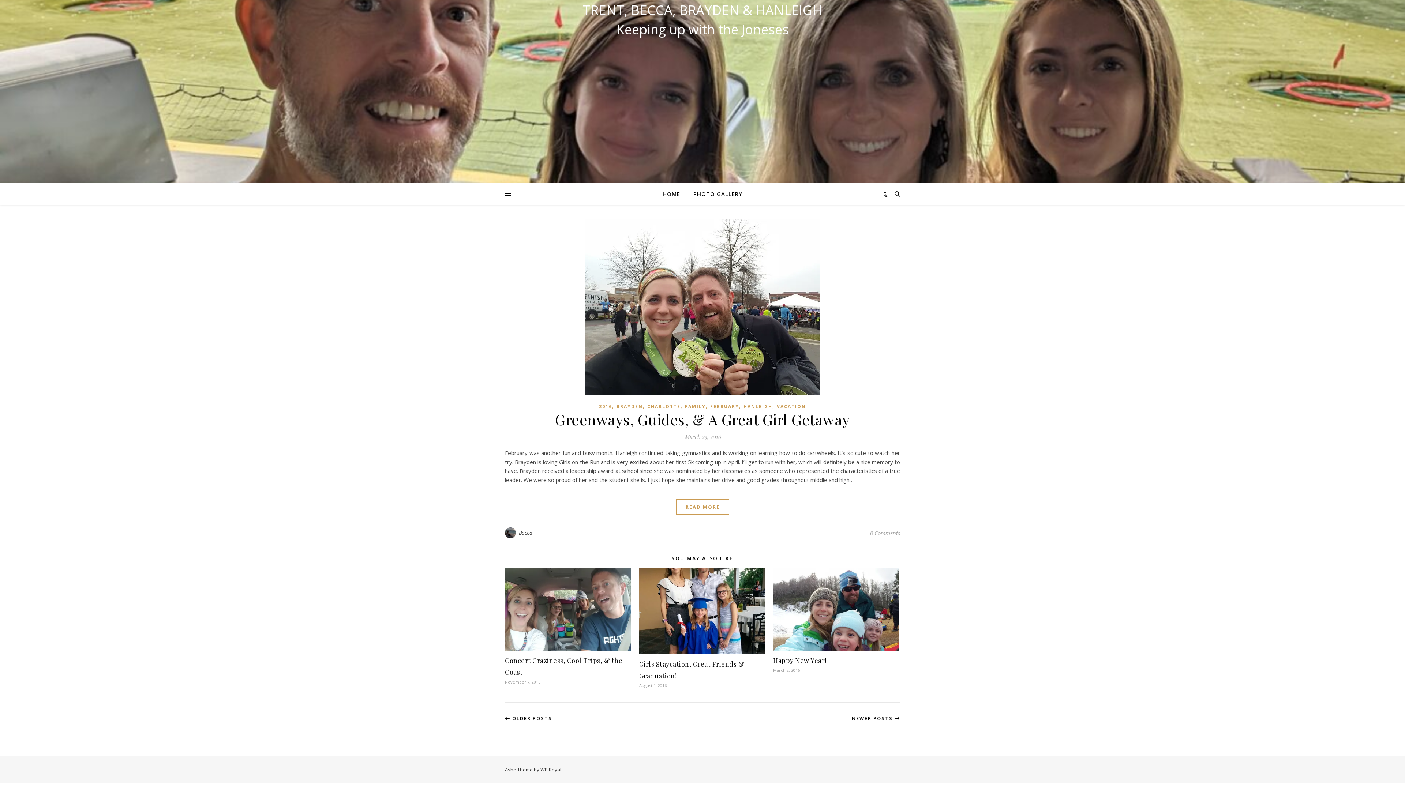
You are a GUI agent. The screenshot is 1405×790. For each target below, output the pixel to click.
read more (703, 507)
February (724, 406)
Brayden (630, 406)
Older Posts (531, 718)
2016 (605, 406)
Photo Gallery (717, 194)
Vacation (791, 406)
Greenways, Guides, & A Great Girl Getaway (702, 419)
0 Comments (885, 533)
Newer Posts (873, 718)
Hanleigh (757, 406)
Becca (526, 532)
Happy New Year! (800, 660)
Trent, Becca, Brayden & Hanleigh (702, 10)
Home (671, 194)
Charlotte (664, 406)
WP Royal (550, 769)
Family (695, 406)
